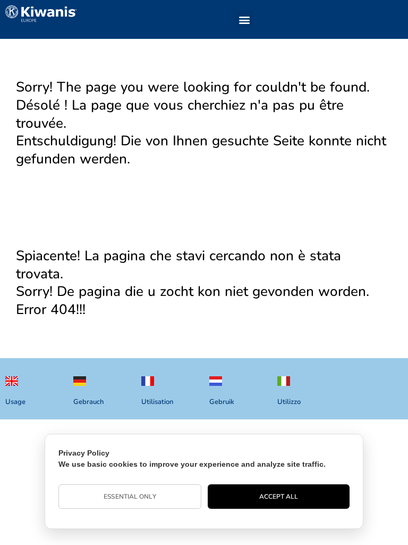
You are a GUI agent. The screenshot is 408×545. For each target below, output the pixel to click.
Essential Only (130, 496)
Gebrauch (88, 402)
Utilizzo (289, 402)
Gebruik (221, 402)
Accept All (279, 496)
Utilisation (157, 402)
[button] (244, 19)
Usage (15, 402)
